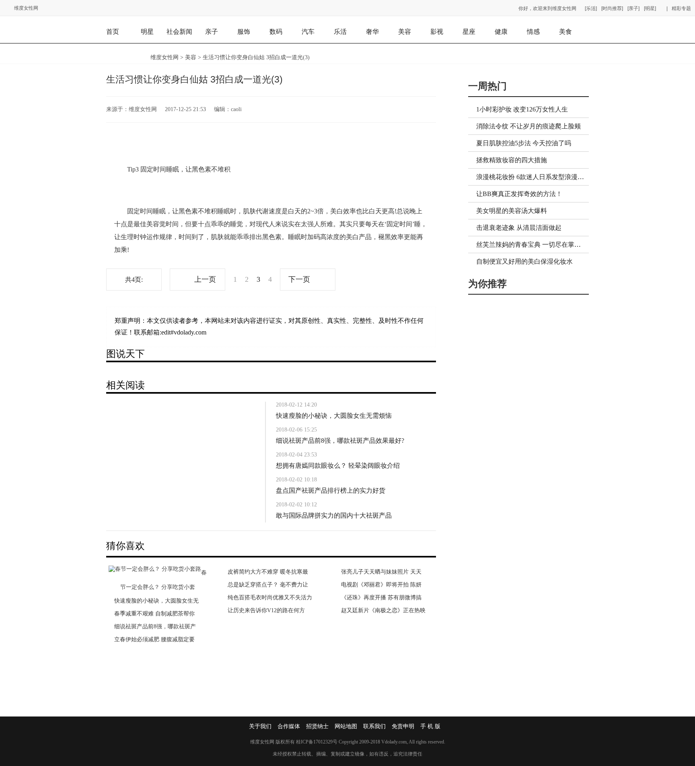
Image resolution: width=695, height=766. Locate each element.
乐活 (340, 31)
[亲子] (633, 8)
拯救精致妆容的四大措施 (511, 160)
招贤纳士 (317, 726)
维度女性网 (26, 8)
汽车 (308, 31)
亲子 (211, 31)
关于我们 (260, 726)
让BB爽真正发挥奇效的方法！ (519, 193)
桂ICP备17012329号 (316, 742)
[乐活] (591, 8)
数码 (275, 31)
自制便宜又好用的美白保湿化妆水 (524, 261)
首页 (112, 31)
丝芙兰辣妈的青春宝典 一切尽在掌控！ (531, 244)
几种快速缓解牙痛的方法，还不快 (270, 585)
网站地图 (346, 726)
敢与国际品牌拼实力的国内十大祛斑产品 (334, 515)
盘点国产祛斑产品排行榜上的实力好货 (330, 490)
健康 (501, 31)
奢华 (372, 31)
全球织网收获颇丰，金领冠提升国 (270, 572)
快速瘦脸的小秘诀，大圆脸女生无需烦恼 (334, 415)
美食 (565, 31)
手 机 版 (430, 726)
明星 (147, 31)
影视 (436, 31)
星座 (469, 31)
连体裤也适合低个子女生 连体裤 (381, 639)
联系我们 (374, 726)
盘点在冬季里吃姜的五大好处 (264, 610)
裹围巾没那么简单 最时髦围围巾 (381, 601)
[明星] (650, 8)
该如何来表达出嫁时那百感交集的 (156, 614)
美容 (404, 31)
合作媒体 (289, 726)
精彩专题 (681, 8)
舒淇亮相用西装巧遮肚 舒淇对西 (381, 627)
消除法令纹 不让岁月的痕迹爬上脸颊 (528, 126)
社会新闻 (179, 31)
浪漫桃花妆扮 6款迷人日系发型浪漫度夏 (533, 176)
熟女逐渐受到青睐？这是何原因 (153, 601)
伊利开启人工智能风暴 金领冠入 (268, 598)
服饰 (243, 31)
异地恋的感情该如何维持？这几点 (156, 639)
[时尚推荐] (612, 8)
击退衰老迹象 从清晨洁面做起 (518, 227)
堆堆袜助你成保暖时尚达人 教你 (381, 614)
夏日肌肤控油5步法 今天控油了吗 (523, 143)
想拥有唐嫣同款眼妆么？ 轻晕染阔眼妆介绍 (338, 465)
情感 (533, 31)
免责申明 (403, 726)
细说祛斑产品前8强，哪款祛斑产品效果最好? (340, 440)
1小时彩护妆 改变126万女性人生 (522, 109)
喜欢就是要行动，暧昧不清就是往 (156, 627)
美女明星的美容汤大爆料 (511, 210)
